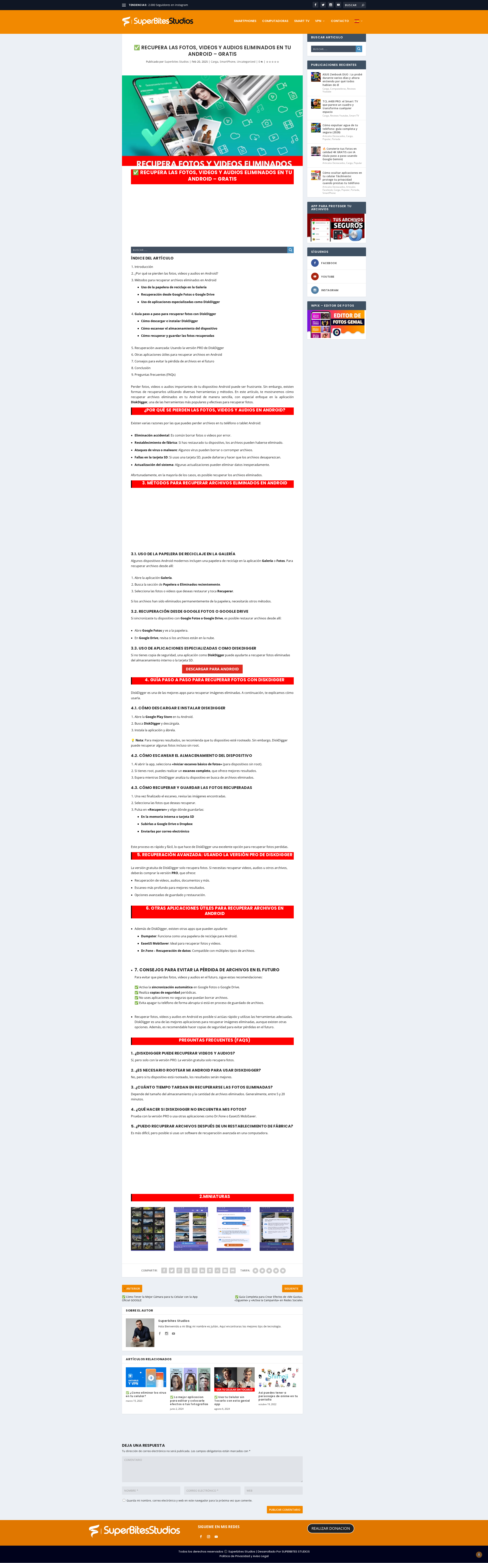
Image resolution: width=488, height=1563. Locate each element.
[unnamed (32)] (148, 1250)
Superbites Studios (177, 61)
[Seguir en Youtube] (216, 1537)
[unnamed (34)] (234, 1250)
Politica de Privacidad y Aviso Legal (244, 1556)
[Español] (359, 26)
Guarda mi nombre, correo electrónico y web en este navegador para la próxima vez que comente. (189, 1500)
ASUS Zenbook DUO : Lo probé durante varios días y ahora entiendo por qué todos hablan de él (342, 80)
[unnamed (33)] (277, 1250)
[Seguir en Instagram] (208, 1537)
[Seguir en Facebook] (201, 1537)
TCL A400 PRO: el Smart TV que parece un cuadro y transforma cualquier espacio (340, 106)
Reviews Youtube (339, 115)
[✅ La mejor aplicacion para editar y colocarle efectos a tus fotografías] (190, 1379)
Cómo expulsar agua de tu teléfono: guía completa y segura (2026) (340, 128)
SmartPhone (227, 61)
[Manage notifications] (479, 1555)
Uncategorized (246, 61)
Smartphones (245, 21)
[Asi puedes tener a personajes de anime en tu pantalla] (278, 1377)
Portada (336, 139)
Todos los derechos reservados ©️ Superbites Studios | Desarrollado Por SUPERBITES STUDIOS (244, 1551)
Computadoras (275, 21)
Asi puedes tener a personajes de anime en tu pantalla (278, 1396)
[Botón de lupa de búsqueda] (290, 250)
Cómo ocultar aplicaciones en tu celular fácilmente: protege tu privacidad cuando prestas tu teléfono (342, 178)
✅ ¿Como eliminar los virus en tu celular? (146, 1394)
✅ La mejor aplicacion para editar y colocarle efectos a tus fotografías (189, 1400)
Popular (327, 139)
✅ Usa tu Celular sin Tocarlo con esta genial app (232, 1400)
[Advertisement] (212, 215)
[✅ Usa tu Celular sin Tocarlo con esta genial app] (234, 1379)
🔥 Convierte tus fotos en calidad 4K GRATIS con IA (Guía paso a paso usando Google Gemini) (340, 154)
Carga (214, 61)
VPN (318, 21)
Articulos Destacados (334, 136)
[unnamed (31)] (191, 1250)
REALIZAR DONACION (330, 1528)
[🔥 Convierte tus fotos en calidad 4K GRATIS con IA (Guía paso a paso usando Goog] (316, 151)
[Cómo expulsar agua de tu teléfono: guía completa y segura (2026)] (316, 128)
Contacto (340, 21)
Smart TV (301, 21)
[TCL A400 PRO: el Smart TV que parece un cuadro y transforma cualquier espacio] (316, 104)
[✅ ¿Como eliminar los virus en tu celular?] (146, 1377)
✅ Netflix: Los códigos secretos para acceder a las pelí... (184, 5)
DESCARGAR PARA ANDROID (212, 669)
